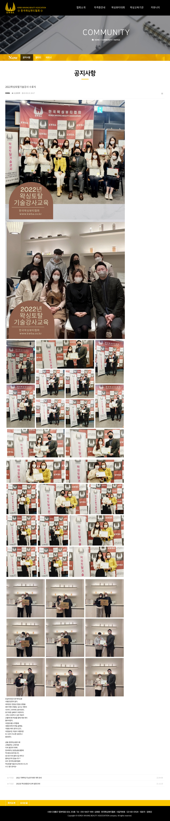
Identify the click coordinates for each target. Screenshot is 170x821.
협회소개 (81, 7)
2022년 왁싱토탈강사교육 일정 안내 (28, 783)
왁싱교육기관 (137, 7)
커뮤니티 (155, 7)
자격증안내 (99, 7)
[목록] (162, 93)
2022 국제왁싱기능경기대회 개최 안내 (29, 778)
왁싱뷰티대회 (118, 7)
